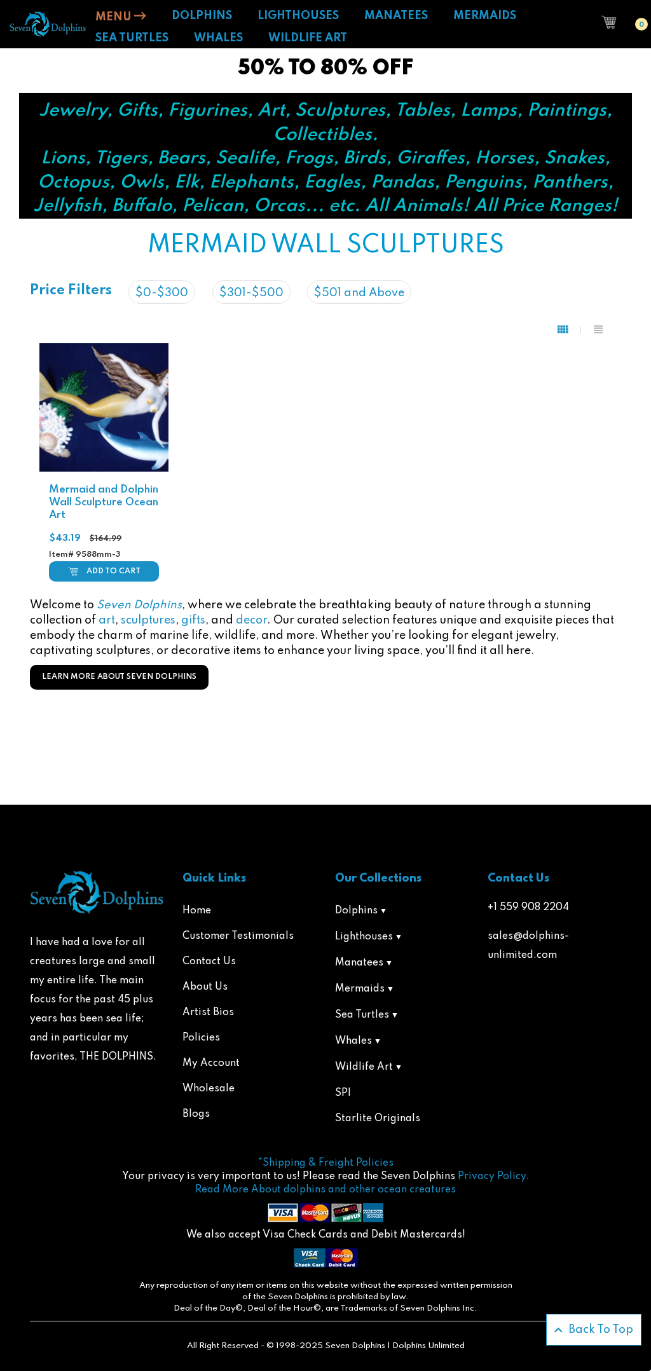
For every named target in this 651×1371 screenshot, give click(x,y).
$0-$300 (161, 293)
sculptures (148, 620)
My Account (211, 1063)
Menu (114, 17)
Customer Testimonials (238, 936)
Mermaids (360, 989)
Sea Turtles (362, 1015)
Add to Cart (113, 571)
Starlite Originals (377, 1119)
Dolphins (356, 911)
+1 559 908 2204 (528, 908)
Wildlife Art (364, 1067)
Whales (353, 1041)
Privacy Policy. (493, 1176)
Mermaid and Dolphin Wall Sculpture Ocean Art (103, 502)
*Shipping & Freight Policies (326, 1163)
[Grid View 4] (569, 330)
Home (196, 911)
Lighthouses (364, 937)
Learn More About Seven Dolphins (119, 677)
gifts (193, 620)
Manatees (359, 963)
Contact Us (209, 962)
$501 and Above (359, 293)
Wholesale (208, 1089)
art (107, 620)
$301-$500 (251, 293)
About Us (205, 987)
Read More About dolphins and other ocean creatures (325, 1190)
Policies (201, 1038)
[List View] (598, 330)
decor (251, 620)
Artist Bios (208, 1012)
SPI (343, 1093)
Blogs (196, 1114)
